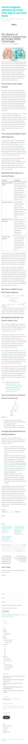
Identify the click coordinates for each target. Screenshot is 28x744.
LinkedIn (4, 629)
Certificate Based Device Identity (8, 331)
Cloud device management (6, 546)
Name (3, 593)
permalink (24, 551)
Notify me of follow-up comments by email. (12, 605)
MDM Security (16, 549)
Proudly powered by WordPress (7, 739)
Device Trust (13, 544)
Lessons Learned (19, 544)
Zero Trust (14, 551)
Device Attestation (7, 658)
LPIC (5, 652)
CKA (5, 646)
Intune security (4, 549)
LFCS (5, 650)
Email (3, 597)
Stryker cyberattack (8, 551)
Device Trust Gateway (8, 660)
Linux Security (6, 669)
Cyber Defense (14, 546)
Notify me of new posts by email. (10, 608)
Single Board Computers (8, 640)
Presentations (5, 728)
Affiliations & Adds (6, 732)
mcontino (16, 43)
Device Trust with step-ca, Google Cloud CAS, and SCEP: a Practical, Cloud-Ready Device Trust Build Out (19, 529)
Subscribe (6, 717)
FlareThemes (3, 740)
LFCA (5, 648)
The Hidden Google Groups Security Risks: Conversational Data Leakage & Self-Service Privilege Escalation (6, 560)
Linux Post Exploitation (8, 667)
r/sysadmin (20, 199)
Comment (3, 575)
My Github (5, 631)
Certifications (5, 644)
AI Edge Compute (8, 642)
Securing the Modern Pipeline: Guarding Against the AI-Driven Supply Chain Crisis (20, 559)
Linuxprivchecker (7, 633)
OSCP (5, 654)
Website (3, 601)
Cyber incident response (21, 546)
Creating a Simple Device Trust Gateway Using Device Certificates (7, 537)
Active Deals (5, 730)
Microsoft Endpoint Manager (17, 452)
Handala (20, 113)
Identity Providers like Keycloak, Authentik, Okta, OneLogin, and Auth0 (13, 389)
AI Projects (5, 638)
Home (4, 723)
